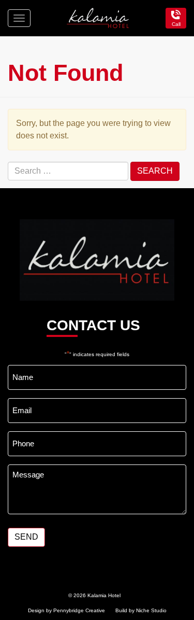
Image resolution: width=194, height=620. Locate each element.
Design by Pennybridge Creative (66, 610)
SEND (26, 536)
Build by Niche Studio (141, 610)
